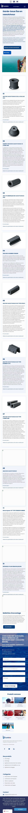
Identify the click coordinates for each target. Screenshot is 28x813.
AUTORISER (20, 809)
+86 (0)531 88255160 (7, 652)
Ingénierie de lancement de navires (13, 763)
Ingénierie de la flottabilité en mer (12, 765)
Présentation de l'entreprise (11, 776)
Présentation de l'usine (10, 783)
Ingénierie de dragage (10, 767)
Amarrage (7, 760)
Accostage (7, 758)
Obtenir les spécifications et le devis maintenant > (13, 122)
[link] (14, 84)
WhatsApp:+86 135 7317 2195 (9, 654)
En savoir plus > (6, 119)
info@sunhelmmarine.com (8, 650)
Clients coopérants (9, 781)
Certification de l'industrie (10, 778)
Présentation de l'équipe (10, 785)
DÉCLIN (7, 809)
